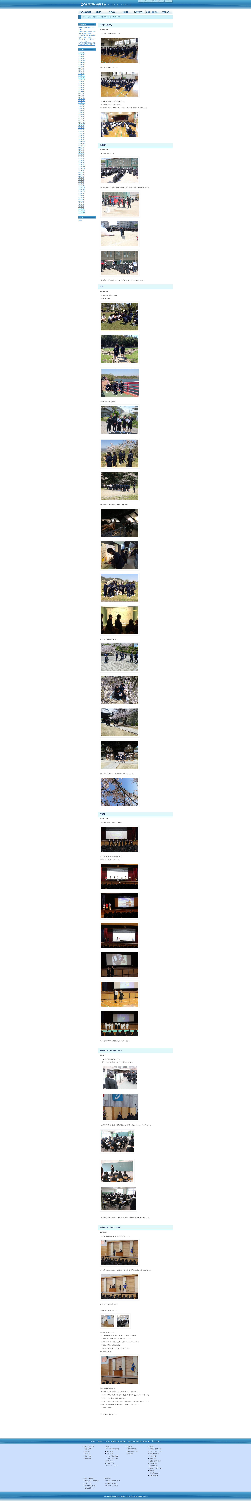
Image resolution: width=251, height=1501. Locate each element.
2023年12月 (81, 60)
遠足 (101, 286)
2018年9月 (81, 147)
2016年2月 (81, 207)
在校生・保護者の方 (152, 12)
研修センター (110, 1461)
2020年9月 (81, 104)
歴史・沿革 (88, 1456)
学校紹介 (98, 12)
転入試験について (155, 1473)
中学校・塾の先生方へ (156, 1449)
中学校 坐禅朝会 (106, 25)
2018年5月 (81, 155)
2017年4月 (81, 180)
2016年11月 (81, 189)
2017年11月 (81, 166)
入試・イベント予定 (155, 1451)
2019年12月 (81, 122)
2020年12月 (81, 99)
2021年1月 (81, 97)
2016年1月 (81, 209)
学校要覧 (87, 1453)
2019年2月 (81, 137)
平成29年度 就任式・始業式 (110, 1227)
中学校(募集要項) (154, 1453)
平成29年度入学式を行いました (111, 1050)
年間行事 (130, 1453)
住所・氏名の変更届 (112, 1485)
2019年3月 (81, 135)
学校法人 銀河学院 (85, 12)
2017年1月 (81, 185)
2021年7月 (81, 85)
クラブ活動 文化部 (113, 1458)
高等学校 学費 (154, 1463)
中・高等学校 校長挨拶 (113, 1449)
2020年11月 (81, 101)
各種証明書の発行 (111, 1483)
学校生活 (112, 12)
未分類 (80, 220)
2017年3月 (81, 182)
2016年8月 (81, 195)
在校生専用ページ (90, 1488)
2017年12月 (81, 164)
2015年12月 (81, 210)
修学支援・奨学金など (156, 1468)
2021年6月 (81, 87)
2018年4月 (81, 157)
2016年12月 (81, 187)
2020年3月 (81, 116)
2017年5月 (81, 178)
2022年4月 (81, 68)
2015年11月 (81, 212)
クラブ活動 (109, 1453)
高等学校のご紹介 (133, 1451)
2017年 (114, 17)
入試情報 (125, 12)
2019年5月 (81, 131)
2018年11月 (81, 143)
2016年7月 (81, 197)
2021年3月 (81, 93)
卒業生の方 (165, 12)
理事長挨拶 (88, 1449)
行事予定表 (88, 1483)
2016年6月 (81, 199)
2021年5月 (81, 89)
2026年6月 (81, 52)
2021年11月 (81, 78)
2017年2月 (81, 184)
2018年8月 (81, 149)
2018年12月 (81, 141)
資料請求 (154, 0)
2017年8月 (81, 172)
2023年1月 (81, 64)
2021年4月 (81, 91)
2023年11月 (81, 62)
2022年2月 (81, 72)
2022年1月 (81, 74)
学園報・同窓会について (113, 1481)
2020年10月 (81, 103)
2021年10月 (81, 79)
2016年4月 (81, 203)
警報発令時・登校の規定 (92, 1481)
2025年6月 (81, 56)
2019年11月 (81, 124)
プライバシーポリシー (112, 1466)
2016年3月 (81, 205)
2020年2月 (81, 118)
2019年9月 (81, 126)
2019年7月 (81, 130)
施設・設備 (109, 1451)
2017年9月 (81, 170)
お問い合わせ (147, 0)
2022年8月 (81, 66)
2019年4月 (81, 133)
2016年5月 (81, 201)
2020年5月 (81, 112)
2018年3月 (81, 158)
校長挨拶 (87, 1451)
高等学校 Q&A (154, 1466)
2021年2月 (81, 95)
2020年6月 (81, 110)
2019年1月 (81, 139)
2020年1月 (81, 120)
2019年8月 (81, 128)
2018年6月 (81, 153)
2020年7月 (81, 108)
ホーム (140, 0)
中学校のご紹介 (132, 1449)
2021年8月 (81, 83)
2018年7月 (81, 151)
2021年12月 (81, 76)
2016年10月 (81, 191)
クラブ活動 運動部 (113, 1456)
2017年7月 (81, 174)
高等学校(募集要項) (155, 1461)
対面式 (102, 814)
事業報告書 (88, 1458)
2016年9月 (81, 193)
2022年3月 (81, 70)
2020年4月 (81, 114)
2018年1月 (81, 162)
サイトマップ (168, 0)
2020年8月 (81, 106)
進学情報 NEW (138, 12)
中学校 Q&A (153, 1458)
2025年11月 (81, 54)
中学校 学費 (153, 1456)
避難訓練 (103, 145)
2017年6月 (81, 176)
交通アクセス (161, 0)
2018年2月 (81, 160)
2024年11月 (81, 58)
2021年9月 (81, 81)
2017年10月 (81, 168)
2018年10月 (81, 145)
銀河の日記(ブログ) (105, 17)
